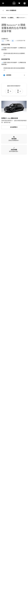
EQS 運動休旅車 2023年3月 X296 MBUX (11, 17)
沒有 (18, 91)
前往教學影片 (14, 127)
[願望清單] (19, 3)
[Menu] (3, 3)
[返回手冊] (3, 10)
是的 (8, 91)
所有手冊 (3, 17)
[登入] (24, 3)
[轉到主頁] (14, 3)
